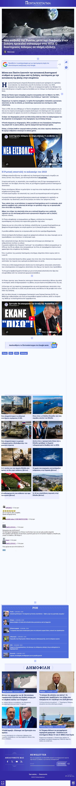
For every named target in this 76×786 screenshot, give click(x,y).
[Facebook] (7, 762)
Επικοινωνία (43, 774)
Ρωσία (6, 37)
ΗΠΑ (16, 353)
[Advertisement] (32, 377)
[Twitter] (12, 762)
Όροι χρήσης (33, 774)
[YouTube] (17, 762)
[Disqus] (32, 528)
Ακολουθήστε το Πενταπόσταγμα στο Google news (29, 345)
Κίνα (10, 353)
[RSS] (21, 762)
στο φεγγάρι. (42, 177)
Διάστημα (24, 353)
